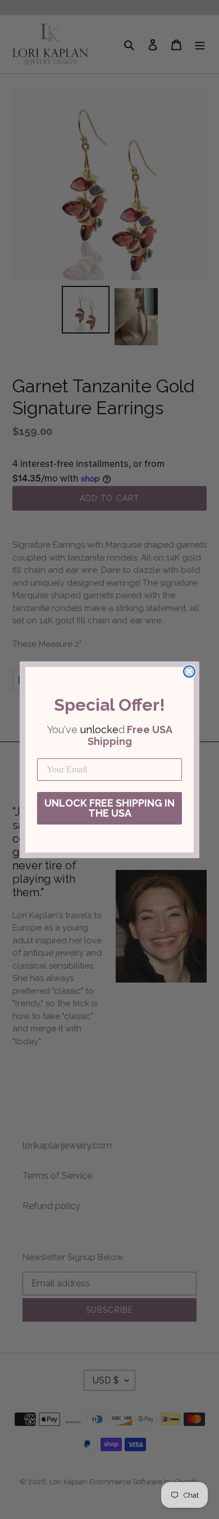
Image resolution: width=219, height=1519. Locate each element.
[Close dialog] (189, 671)
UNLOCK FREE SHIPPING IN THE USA (109, 808)
